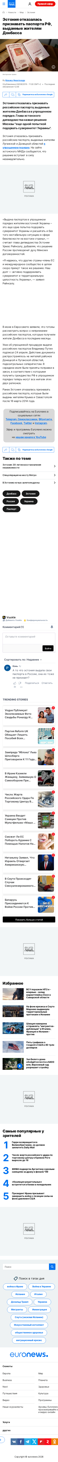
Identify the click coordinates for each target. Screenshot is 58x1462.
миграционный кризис (29, 1340)
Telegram (11, 419)
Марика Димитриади (15, 80)
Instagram (41, 423)
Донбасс (11, 493)
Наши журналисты (13, 1406)
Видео (6, 1400)
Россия (11, 501)
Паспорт (11, 509)
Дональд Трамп (19, 1302)
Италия (38, 1294)
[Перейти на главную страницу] (11, 4)
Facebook (16, 423)
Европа (6, 1373)
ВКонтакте (45, 419)
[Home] (4, 12)
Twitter (28, 423)
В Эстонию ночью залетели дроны (21, 482)
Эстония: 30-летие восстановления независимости (22, 466)
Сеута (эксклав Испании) (29, 1317)
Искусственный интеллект (29, 1325)
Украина (29, 501)
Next (5, 1386)
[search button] (52, 1267)
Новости (12, 12)
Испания (20, 1294)
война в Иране (15, 1286)
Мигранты (17, 1309)
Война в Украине (41, 1286)
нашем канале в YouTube (31, 437)
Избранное (13, 983)
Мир (22, 12)
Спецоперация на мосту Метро (19, 475)
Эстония (31, 12)
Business (7, 1380)
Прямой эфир (45, 3)
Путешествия (10, 1393)
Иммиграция (39, 1309)
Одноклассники (27, 419)
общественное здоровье (29, 1332)
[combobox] (29, 1267)
